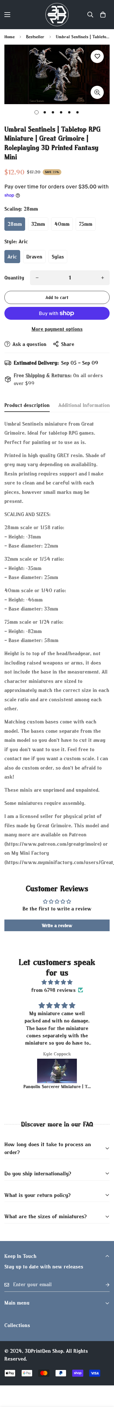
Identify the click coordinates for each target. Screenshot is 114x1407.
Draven (34, 256)
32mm (38, 224)
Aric (12, 256)
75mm (85, 224)
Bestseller (35, 36)
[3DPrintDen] (57, 14)
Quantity (14, 277)
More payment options (57, 329)
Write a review (57, 925)
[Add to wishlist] (97, 56)
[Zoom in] (97, 92)
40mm (62, 224)
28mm (15, 224)
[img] (57, 982)
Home (9, 36)
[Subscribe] (103, 1284)
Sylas (58, 256)
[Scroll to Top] (103, 1376)
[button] (103, 14)
